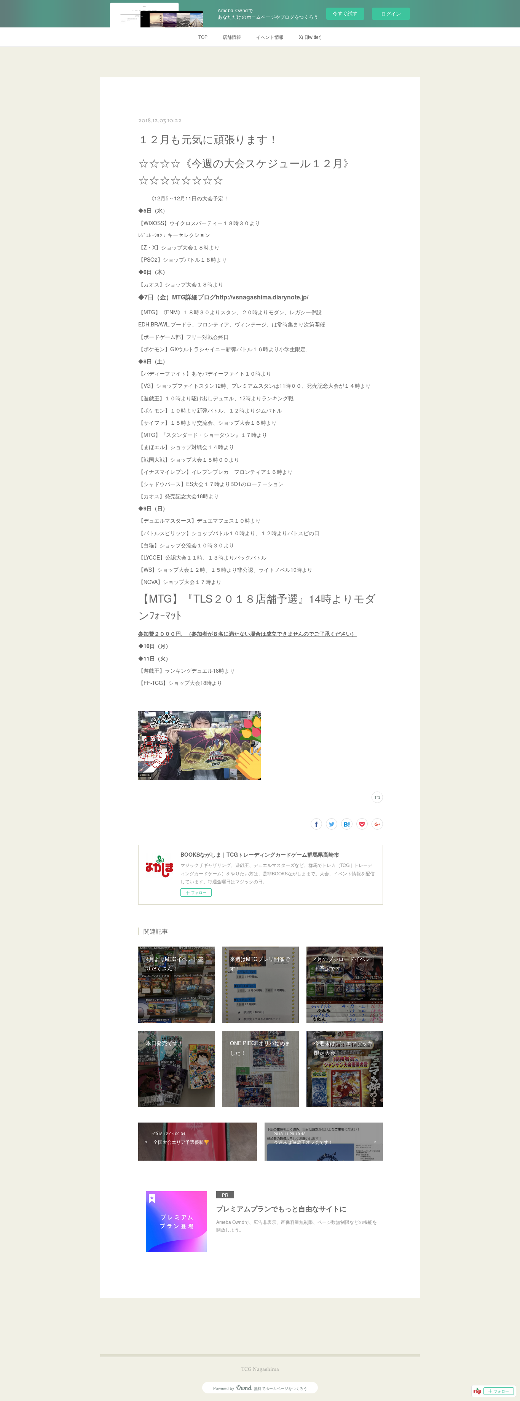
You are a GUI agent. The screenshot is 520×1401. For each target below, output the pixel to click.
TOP (202, 37)
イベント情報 (270, 37)
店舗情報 (232, 37)
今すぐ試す (345, 13)
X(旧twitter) (310, 37)
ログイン (391, 13)
